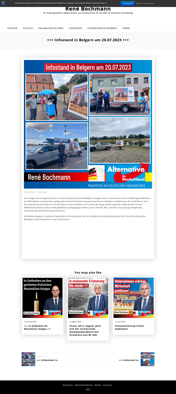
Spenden (97, 385)
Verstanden (127, 4)
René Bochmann (88, 8)
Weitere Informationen (145, 3)
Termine (126, 28)
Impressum (107, 385)
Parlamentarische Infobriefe (102, 28)
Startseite (12, 28)
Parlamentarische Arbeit (51, 28)
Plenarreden (75, 28)
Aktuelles (28, 28)
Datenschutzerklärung (83, 385)
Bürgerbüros (68, 385)
